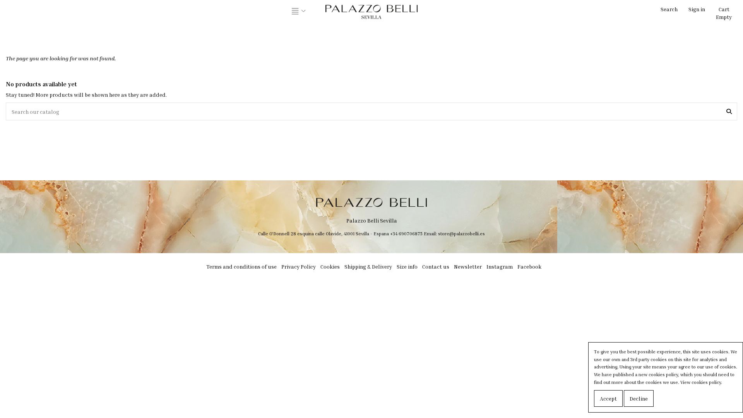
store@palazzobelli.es (461, 233)
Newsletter (468, 266)
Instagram (499, 266)
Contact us (435, 266)
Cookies (330, 266)
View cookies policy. (701, 382)
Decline (639, 398)
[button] (299, 11)
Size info (407, 266)
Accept (608, 398)
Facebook (529, 266)
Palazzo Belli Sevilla (371, 220)
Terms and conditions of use (241, 266)
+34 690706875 (406, 233)
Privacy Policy (298, 266)
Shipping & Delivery (368, 266)
